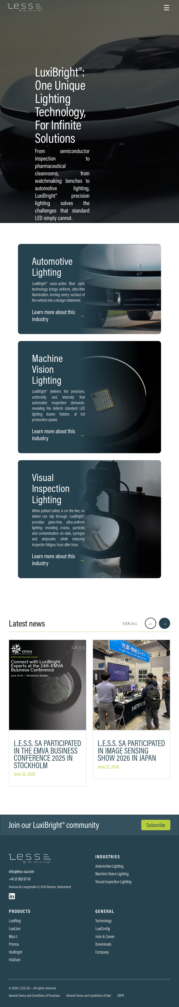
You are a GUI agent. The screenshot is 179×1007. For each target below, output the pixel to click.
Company (102, 952)
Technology (103, 920)
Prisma (14, 944)
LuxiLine (14, 928)
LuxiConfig (102, 928)
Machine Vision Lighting (112, 873)
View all (130, 623)
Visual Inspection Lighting (113, 881)
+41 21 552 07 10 (20, 879)
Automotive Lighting (109, 866)
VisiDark (14, 959)
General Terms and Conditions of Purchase (34, 996)
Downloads (103, 944)
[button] (167, 7)
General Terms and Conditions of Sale (88, 996)
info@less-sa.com (21, 871)
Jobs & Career (105, 936)
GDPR (120, 996)
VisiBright (15, 952)
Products (20, 911)
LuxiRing (15, 920)
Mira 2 (13, 936)
